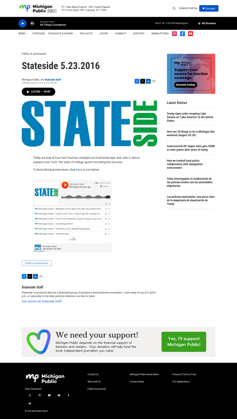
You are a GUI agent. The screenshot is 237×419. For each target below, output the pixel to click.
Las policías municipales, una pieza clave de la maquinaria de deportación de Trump (191, 200)
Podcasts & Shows (60, 33)
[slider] (37, 23)
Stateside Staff (53, 79)
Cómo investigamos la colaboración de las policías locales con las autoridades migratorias (189, 182)
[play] (22, 23)
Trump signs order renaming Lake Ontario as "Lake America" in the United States (190, 117)
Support (139, 33)
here (79, 169)
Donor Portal (188, 8)
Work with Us (94, 381)
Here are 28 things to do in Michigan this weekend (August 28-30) (191, 133)
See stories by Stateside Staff (41, 301)
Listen (104, 33)
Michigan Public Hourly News (144, 374)
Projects (86, 33)
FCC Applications (181, 381)
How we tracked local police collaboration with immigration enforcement (185, 164)
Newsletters (160, 33)
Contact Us (93, 374)
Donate (210, 8)
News (22, 33)
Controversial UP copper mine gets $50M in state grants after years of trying (191, 147)
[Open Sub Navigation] (28, 33)
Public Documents (97, 389)
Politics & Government (34, 53)
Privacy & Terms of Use (184, 374)
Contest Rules (137, 381)
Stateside (38, 33)
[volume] (32, 23)
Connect (120, 33)
